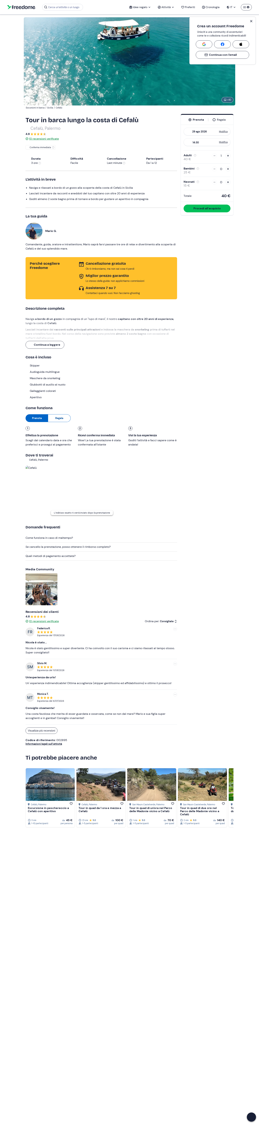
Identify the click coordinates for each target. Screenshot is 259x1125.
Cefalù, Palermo (45, 128)
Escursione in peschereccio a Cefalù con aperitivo (48, 809)
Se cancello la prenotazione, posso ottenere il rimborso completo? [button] (68, 547)
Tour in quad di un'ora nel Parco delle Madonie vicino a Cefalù (150, 809)
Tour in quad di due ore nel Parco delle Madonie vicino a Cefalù (199, 811)
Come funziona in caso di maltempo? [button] (49, 538)
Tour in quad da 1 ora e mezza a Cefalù (100, 809)
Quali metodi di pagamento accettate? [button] (51, 556)
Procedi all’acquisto (207, 208)
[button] (251, 1117)
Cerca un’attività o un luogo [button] (63, 7)
